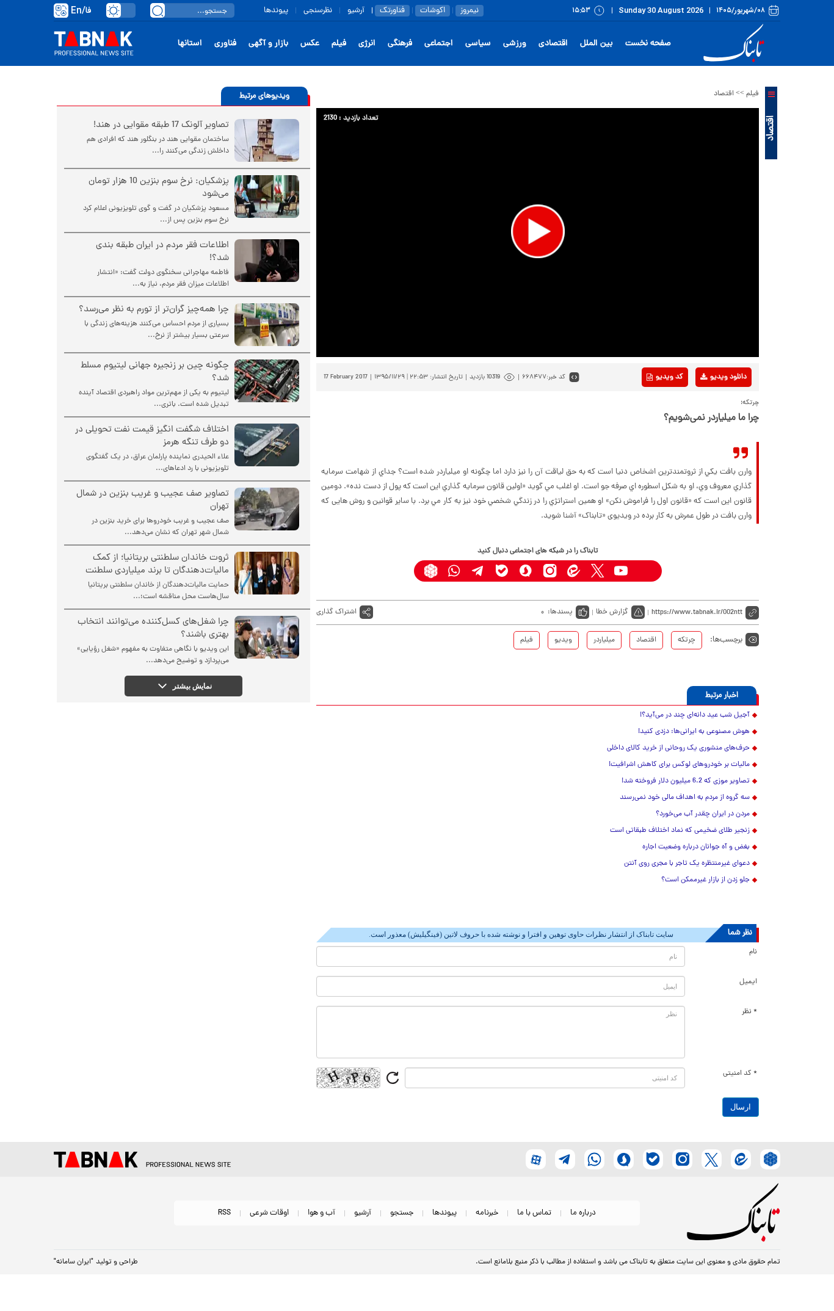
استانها (190, 43)
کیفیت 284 (709, 446)
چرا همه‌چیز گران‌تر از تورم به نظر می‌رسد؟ (154, 309)
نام (753, 952)
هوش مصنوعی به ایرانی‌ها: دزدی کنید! (694, 731)
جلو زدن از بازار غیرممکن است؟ (705, 880)
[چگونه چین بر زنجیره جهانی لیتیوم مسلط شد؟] (266, 380)
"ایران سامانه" (73, 1262)
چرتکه (686, 640)
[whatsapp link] (454, 571)
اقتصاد (724, 93)
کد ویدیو (669, 377)
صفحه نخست (648, 43)
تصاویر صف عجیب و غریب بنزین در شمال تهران (152, 500)
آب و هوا (321, 1213)
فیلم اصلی (709, 408)
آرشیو (355, 10)
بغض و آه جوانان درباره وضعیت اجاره (696, 847)
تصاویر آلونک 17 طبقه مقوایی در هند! (161, 125)
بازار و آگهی (268, 43)
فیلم (339, 43)
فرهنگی (400, 43)
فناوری (225, 43)
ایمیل (748, 982)
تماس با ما (534, 1213)
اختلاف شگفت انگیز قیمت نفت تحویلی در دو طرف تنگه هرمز (152, 436)
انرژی (366, 43)
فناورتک (392, 10)
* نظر (749, 1011)
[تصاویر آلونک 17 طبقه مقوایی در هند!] (266, 140)
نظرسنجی (317, 10)
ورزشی (514, 43)
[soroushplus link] (526, 571)
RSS (224, 1213)
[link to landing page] (735, 43)
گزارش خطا (612, 612)
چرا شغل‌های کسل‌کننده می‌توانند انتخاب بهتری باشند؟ (153, 628)
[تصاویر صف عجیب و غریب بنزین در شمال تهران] (266, 509)
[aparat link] (645, 571)
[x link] (597, 571)
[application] (537, 232)
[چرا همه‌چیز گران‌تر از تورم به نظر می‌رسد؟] (266, 324)
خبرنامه (487, 1213)
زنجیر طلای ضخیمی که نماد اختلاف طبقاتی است (680, 830)
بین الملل (596, 43)
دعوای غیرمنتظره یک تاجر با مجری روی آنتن (687, 863)
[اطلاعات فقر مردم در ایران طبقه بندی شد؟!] (266, 260)
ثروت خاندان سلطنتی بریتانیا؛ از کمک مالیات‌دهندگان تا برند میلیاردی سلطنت (157, 564)
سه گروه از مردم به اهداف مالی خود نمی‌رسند (685, 797)
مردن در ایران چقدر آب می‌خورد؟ (703, 814)
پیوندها (276, 10)
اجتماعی (438, 43)
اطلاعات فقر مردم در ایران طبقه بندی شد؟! (162, 252)
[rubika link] (430, 571)
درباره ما (583, 1213)
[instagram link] (549, 571)
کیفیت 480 (709, 427)
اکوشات (432, 10)
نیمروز (469, 10)
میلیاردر (604, 640)
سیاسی (478, 43)
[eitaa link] (573, 571)
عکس (309, 43)
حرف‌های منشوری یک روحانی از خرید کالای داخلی (678, 748)
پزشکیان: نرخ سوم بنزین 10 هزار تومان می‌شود (159, 188)
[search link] (157, 10)
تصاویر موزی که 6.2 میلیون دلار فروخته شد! (686, 781)
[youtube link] (621, 571)
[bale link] (502, 571)
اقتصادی (553, 43)
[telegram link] (478, 571)
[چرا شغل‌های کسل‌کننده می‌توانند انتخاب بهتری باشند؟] (266, 637)
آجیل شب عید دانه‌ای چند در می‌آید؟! (695, 715)
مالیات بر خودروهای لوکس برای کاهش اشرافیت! (679, 764)
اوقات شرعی (269, 1213)
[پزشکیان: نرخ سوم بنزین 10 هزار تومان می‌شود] (266, 196)
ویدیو (563, 640)
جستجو (401, 1213)
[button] (538, 231)
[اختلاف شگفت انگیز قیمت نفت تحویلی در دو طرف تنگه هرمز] (266, 445)
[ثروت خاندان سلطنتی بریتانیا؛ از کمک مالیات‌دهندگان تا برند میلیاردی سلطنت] (266, 573)
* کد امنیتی (740, 1073)
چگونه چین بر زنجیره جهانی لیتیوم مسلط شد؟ (155, 372)
